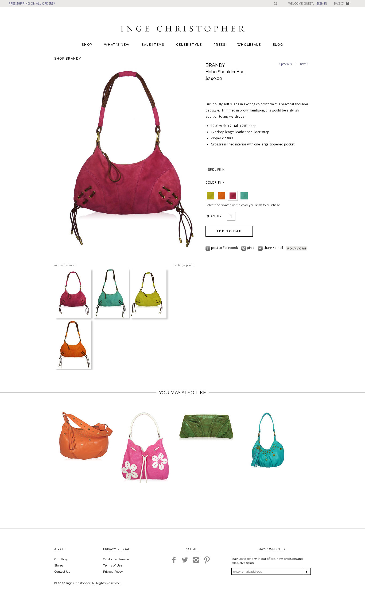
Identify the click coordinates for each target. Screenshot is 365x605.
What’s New (117, 45)
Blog (278, 45)
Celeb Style (189, 45)
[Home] (182, 30)
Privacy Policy (113, 571)
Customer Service (116, 559)
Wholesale (249, 45)
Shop (87, 45)
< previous (285, 64)
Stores (58, 565)
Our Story (61, 559)
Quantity (213, 216)
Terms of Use (112, 565)
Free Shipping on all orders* (32, 3)
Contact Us (62, 571)
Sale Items (153, 45)
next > (304, 64)
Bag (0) (339, 3)
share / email (273, 247)
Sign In (321, 3)
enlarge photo (183, 265)
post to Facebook (224, 247)
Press (219, 45)
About (59, 549)
